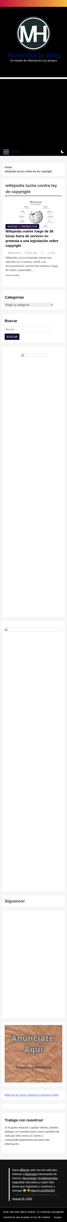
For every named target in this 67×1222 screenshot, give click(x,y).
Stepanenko (14, 252)
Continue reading (12, 275)
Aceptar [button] (58, 1217)
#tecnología (29, 1178)
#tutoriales (31, 1174)
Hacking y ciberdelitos (22, 226)
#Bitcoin (25, 1170)
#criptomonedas (48, 1178)
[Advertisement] (33, 112)
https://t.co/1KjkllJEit (42, 1190)
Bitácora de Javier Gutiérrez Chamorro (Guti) (32, 1095)
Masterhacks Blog (33, 55)
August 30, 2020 (22, 1198)
